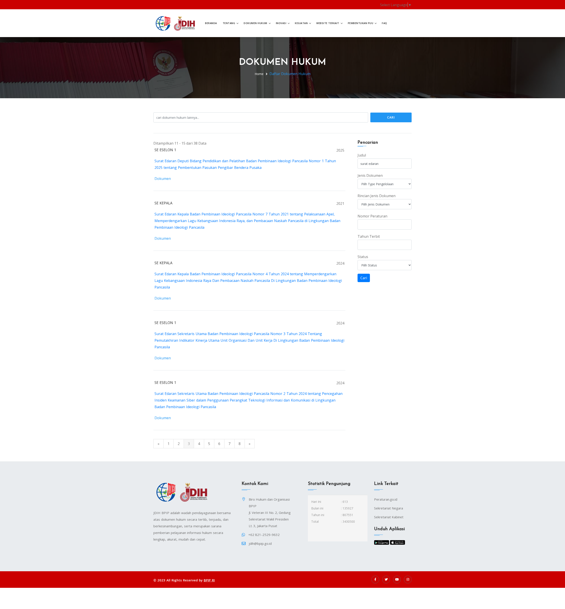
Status (363, 256)
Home (259, 74)
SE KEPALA (163, 203)
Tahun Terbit (369, 236)
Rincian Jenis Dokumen (377, 195)
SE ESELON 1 (165, 149)
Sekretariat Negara (388, 508)
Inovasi (281, 23)
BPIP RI (209, 580)
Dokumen (162, 178)
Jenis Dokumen (370, 175)
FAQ (384, 23)
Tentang (229, 23)
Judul (362, 155)
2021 (340, 203)
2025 (340, 150)
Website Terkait (327, 23)
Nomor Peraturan (372, 216)
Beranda (211, 23)
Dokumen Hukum (255, 23)
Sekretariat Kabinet (388, 517)
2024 (340, 263)
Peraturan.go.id (385, 499)
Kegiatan (301, 23)
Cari (391, 117)
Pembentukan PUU (360, 23)
